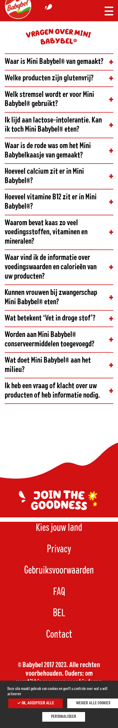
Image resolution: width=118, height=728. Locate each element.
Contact (59, 634)
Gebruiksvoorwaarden (59, 570)
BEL (59, 613)
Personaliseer (63, 717)
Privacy (59, 549)
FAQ (59, 592)
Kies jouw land (59, 528)
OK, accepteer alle (37, 703)
